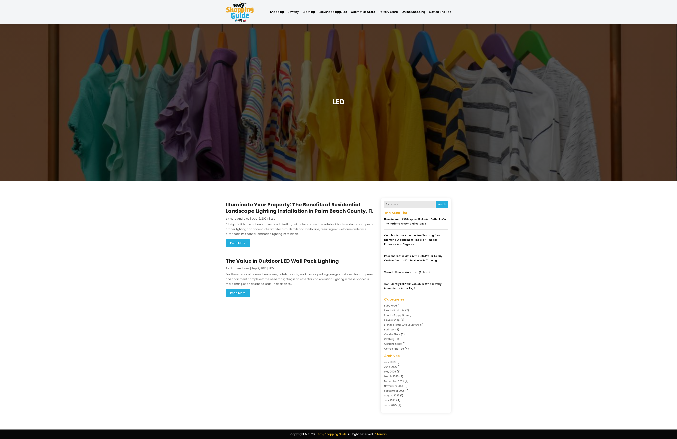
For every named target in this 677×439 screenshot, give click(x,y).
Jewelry (293, 12)
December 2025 (394, 381)
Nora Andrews (239, 219)
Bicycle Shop (392, 320)
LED (273, 219)
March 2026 (391, 376)
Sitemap (381, 434)
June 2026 (390, 367)
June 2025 (390, 405)
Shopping (277, 12)
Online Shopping (413, 12)
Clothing (309, 12)
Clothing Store (393, 344)
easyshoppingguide (333, 12)
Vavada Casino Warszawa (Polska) (407, 272)
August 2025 (391, 395)
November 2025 (394, 386)
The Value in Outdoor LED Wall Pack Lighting (282, 261)
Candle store (392, 334)
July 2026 (390, 362)
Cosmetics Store (363, 12)
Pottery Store (388, 12)
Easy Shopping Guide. (332, 434)
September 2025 (394, 391)
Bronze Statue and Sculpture (401, 325)
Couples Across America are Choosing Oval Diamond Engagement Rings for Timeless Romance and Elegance (412, 240)
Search (441, 204)
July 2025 (389, 400)
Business (389, 329)
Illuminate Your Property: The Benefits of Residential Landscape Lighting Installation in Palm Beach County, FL (300, 207)
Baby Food (390, 305)
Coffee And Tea (440, 12)
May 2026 (390, 371)
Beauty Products (394, 310)
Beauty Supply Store (396, 315)
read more (237, 243)
